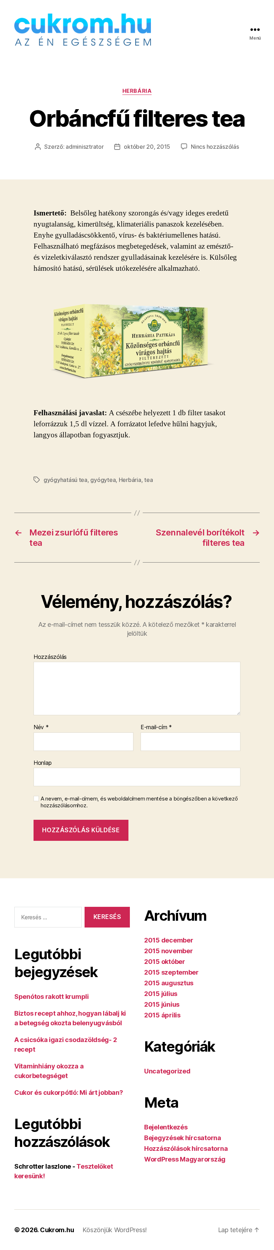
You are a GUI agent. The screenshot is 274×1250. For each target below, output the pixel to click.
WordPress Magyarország (184, 1159)
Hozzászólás (50, 657)
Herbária (137, 91)
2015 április (162, 1015)
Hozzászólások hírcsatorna (186, 1148)
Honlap (42, 762)
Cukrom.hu (57, 1230)
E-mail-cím (156, 727)
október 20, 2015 (147, 146)
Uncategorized (167, 1071)
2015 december (168, 940)
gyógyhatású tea (65, 479)
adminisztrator (84, 146)
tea (148, 479)
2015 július (160, 993)
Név (41, 727)
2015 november (168, 951)
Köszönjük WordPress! (114, 1230)
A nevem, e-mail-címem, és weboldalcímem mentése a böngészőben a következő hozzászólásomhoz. (139, 802)
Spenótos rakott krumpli (51, 996)
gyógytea (103, 479)
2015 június (161, 1004)
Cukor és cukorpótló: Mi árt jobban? (68, 1092)
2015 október (164, 961)
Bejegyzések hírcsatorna (182, 1138)
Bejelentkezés (166, 1127)
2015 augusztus (168, 983)
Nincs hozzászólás (215, 146)
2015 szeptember (171, 972)
